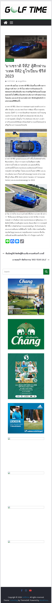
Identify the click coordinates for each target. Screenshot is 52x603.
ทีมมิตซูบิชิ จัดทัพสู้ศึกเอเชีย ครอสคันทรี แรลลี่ (25, 253)
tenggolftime (22, 81)
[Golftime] (5, 23)
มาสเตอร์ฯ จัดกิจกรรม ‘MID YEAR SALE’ (29, 259)
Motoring (9, 60)
